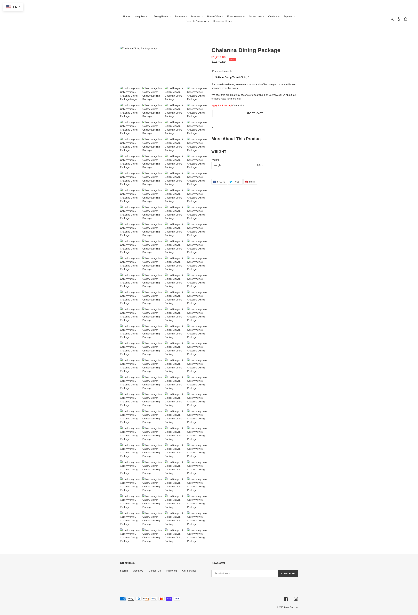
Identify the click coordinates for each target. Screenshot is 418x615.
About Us (138, 570)
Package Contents (222, 71)
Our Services (189, 570)
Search (124, 570)
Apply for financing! (221, 105)
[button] (254, 120)
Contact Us (238, 105)
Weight (215, 159)
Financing (171, 570)
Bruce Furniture (291, 607)
